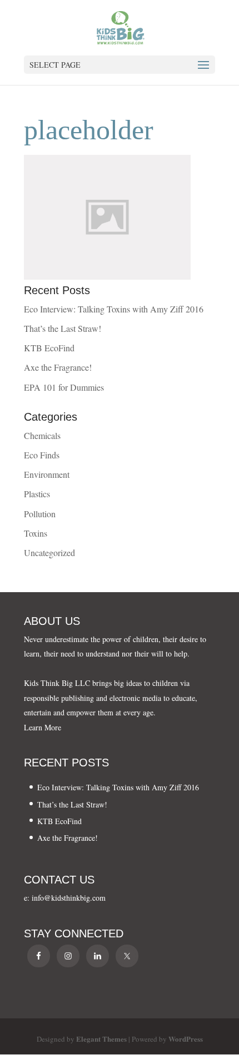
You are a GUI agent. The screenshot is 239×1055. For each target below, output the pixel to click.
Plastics (37, 493)
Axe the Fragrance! (58, 367)
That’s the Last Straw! (62, 328)
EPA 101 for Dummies (64, 387)
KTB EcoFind (49, 348)
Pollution (40, 513)
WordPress (185, 1038)
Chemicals (42, 435)
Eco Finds (41, 455)
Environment (46, 474)
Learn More (42, 727)
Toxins (35, 533)
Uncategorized (49, 552)
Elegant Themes (101, 1038)
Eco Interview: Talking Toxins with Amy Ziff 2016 (113, 309)
